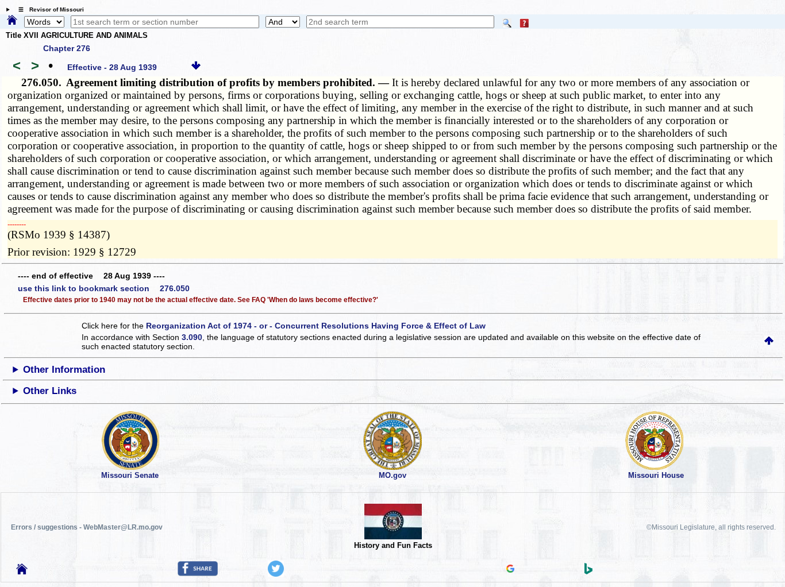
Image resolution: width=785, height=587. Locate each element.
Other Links (49, 390)
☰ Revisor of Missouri (48, 9)
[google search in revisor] (510, 569)
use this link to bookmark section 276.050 (104, 288)
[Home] (12, 20)
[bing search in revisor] (588, 571)
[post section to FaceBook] (198, 573)
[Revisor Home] (22, 571)
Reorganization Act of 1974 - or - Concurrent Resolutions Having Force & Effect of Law (316, 325)
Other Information (64, 369)
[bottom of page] (196, 67)
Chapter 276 (66, 48)
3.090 (192, 337)
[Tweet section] (276, 573)
